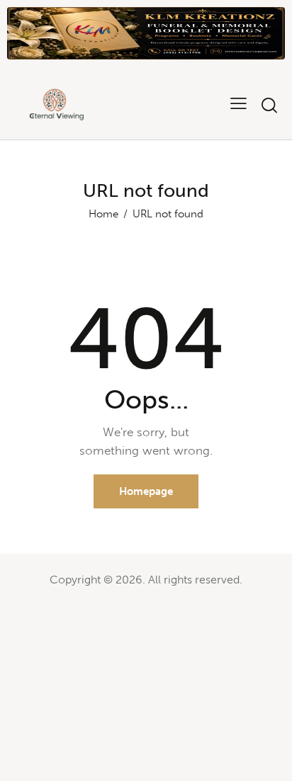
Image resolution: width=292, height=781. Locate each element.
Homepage (146, 491)
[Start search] (269, 105)
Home (103, 213)
